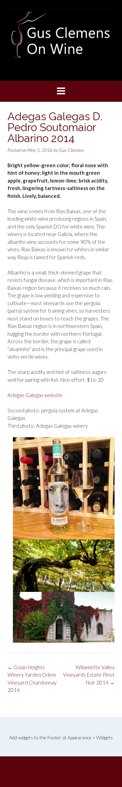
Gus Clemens (71, 150)
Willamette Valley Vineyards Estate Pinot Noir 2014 (89, 675)
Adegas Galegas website (34, 395)
